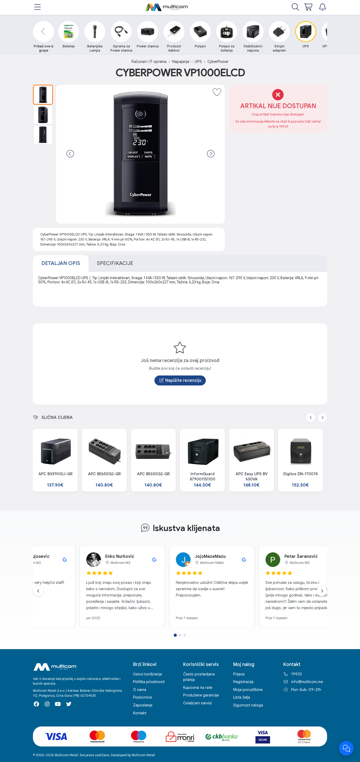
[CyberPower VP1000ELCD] (43, 95)
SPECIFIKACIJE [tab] (115, 263)
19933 (296, 674)
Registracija (243, 681)
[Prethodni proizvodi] (310, 417)
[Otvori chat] (346, 748)
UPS (198, 61)
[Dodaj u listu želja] (216, 93)
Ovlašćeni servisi (197, 703)
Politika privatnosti (149, 681)
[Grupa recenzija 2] (180, 635)
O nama (139, 689)
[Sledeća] (210, 154)
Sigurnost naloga (248, 705)
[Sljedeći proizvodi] (322, 417)
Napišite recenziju (183, 380)
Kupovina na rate (197, 687)
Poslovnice (142, 697)
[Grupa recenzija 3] (184, 635)
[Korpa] (308, 7)
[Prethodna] (70, 154)
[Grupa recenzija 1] (175, 635)
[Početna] (166, 7)
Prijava (239, 674)
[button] (37, 7)
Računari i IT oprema (149, 61)
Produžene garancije (201, 695)
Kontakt (139, 713)
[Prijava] (322, 7)
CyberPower (217, 61)
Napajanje (180, 61)
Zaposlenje (142, 705)
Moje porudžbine (247, 689)
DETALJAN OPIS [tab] (60, 263)
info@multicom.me (307, 681)
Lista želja (241, 697)
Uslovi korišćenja (147, 674)
